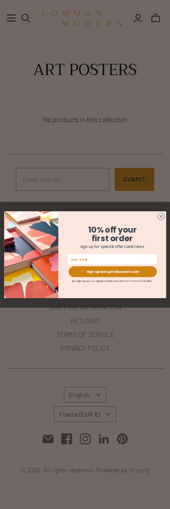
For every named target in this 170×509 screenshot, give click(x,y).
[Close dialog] (161, 216)
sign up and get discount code (112, 271)
